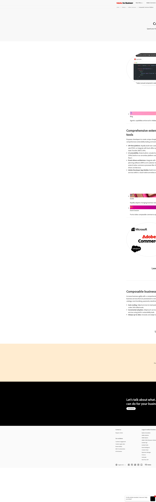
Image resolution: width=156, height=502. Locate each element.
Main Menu (139, 3)
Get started (131, 408)
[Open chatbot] (152, 498)
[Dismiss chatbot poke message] (123, 496)
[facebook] (129, 465)
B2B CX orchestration (120, 449)
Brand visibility (119, 446)
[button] (120, 465)
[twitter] (135, 465)
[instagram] (132, 465)
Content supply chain (120, 444)
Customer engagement (121, 441)
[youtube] (141, 465)
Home (118, 7)
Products (124, 7)
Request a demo (119, 433)
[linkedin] (138, 465)
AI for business (119, 451)
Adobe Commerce (132, 7)
